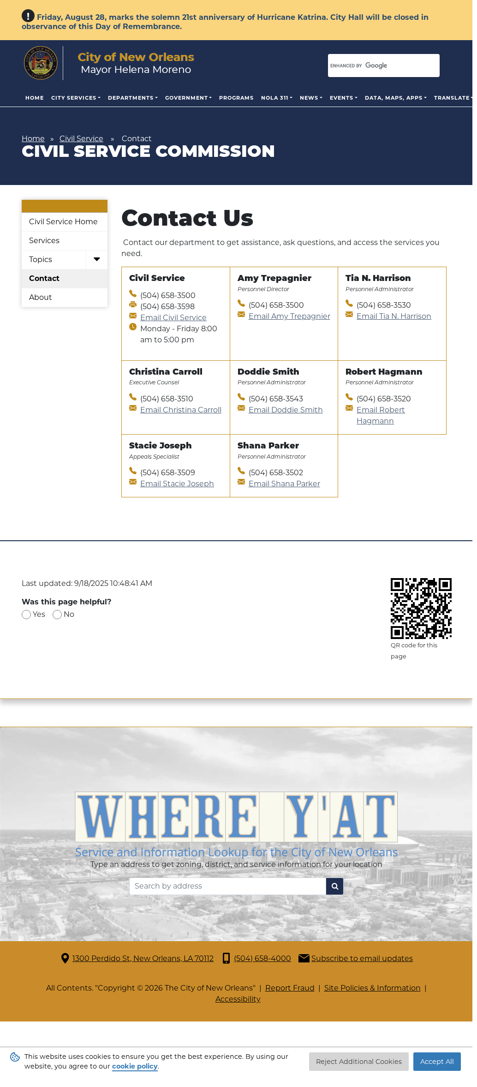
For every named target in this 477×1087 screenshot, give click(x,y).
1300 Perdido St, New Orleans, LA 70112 (143, 958)
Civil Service (81, 138)
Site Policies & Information (372, 988)
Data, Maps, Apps (394, 98)
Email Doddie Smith (286, 410)
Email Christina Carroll (180, 410)
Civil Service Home (63, 221)
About (40, 297)
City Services (73, 98)
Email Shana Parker (284, 483)
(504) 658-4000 (262, 958)
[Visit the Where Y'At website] (236, 824)
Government (186, 98)
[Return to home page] (109, 63)
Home (34, 98)
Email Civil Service (173, 317)
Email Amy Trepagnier (289, 316)
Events (341, 98)
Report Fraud (290, 988)
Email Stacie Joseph (177, 483)
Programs (236, 98)
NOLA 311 (274, 98)
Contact (44, 278)
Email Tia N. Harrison (394, 316)
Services (44, 240)
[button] (96, 260)
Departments (131, 98)
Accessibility (238, 999)
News (309, 98)
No (69, 614)
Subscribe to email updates (362, 958)
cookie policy (135, 1066)
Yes (39, 614)
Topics (40, 259)
